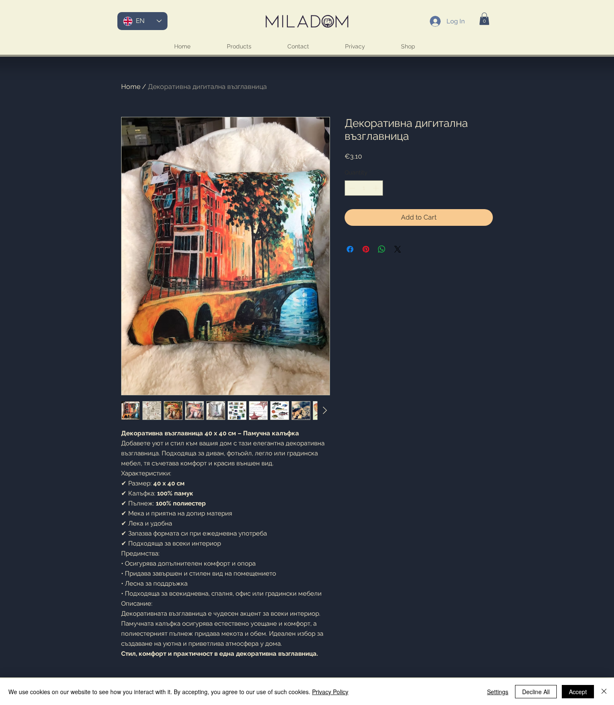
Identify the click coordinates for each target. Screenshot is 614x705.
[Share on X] (398, 249)
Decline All (536, 691)
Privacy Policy (330, 691)
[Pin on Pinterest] (366, 249)
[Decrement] (351, 188)
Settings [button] (497, 691)
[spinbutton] (363, 188)
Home (130, 87)
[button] (484, 19)
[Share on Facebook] (350, 249)
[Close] (604, 691)
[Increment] (376, 188)
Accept (578, 691)
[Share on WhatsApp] (382, 249)
